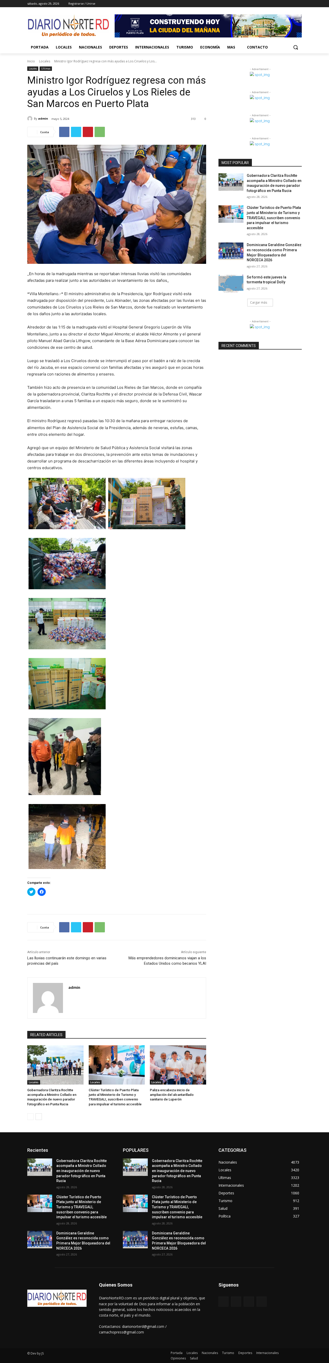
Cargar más (258, 302)
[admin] (30, 118)
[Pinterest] (88, 132)
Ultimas (45, 68)
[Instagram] (277, 4)
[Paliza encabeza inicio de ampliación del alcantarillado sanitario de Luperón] (178, 1065)
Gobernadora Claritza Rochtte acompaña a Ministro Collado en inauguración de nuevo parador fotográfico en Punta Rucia (81, 1171)
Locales (44, 61)
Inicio (31, 61)
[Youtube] (299, 4)
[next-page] (38, 1116)
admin (43, 118)
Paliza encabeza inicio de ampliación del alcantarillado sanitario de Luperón (172, 1094)
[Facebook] (270, 4)
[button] (295, 47)
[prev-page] (30, 1116)
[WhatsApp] (100, 132)
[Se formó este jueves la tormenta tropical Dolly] (230, 283)
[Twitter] (285, 4)
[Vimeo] (292, 4)
